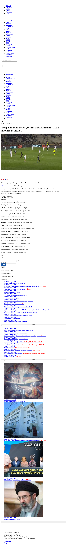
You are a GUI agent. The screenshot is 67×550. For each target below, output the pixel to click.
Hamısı (33, 324)
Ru (3, 121)
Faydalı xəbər (9, 21)
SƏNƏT (8, 29)
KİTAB (8, 35)
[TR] (7, 180)
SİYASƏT (8, 6)
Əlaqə (7, 51)
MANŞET (8, 31)
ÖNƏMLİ (8, 41)
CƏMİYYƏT (9, 26)
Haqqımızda (9, 50)
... (6, 118)
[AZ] (1, 180)
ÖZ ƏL (8, 48)
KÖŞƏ (7, 28)
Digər (7, 13)
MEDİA (9, 12)
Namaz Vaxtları (10, 53)
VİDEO (8, 40)
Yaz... (2, 267)
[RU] (5, 180)
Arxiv (7, 22)
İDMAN (8, 10)
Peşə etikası (9, 54)
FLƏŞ (7, 43)
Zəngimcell (9, 56)
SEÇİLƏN (9, 32)
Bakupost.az (4, 186)
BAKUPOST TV (10, 47)
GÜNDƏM (9, 44)
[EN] (3, 180)
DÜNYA (8, 9)
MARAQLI (9, 25)
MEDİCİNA (9, 23)
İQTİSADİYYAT (10, 7)
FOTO (7, 38)
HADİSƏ (8, 37)
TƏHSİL (8, 46)
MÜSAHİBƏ (9, 34)
